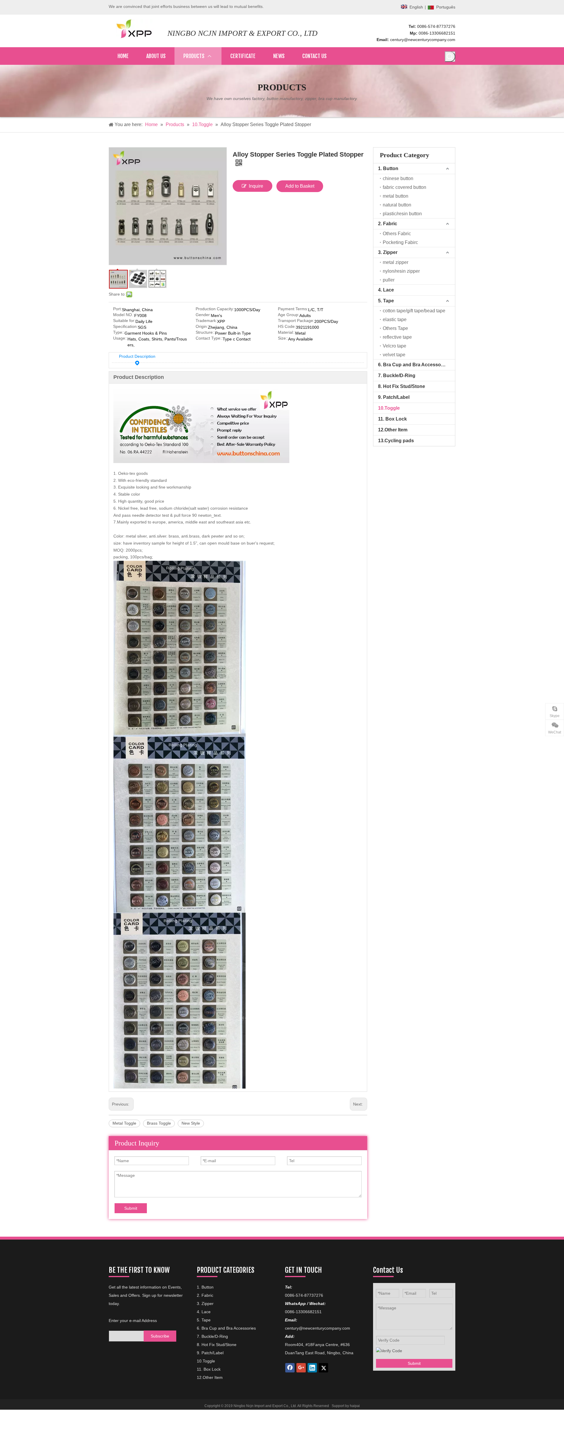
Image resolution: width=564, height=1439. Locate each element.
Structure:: (205, 332)
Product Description (137, 356)
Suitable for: (124, 320)
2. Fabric (387, 223)
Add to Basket (299, 186)
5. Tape (386, 300)
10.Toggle (389, 408)
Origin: (202, 326)
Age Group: (288, 315)
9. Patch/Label (393, 397)
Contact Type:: (209, 338)
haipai (355, 1406)
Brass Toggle (159, 1123)
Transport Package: (296, 320)
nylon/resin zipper (401, 271)
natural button (397, 204)
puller (389, 279)
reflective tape (397, 337)
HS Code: (287, 326)
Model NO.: (123, 315)
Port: (117, 309)
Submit (130, 1208)
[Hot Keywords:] (450, 56)
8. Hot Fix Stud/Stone (401, 386)
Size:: (283, 338)
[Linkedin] (312, 1367)
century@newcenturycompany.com (422, 39)
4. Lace (386, 289)
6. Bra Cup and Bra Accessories (413, 364)
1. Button (388, 168)
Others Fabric (397, 233)
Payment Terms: (293, 309)
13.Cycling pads (396, 440)
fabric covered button (404, 187)
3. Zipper (387, 252)
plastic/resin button (402, 213)
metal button (395, 196)
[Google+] (301, 1367)
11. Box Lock (392, 418)
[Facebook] (290, 1367)
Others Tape (395, 328)
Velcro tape (394, 345)
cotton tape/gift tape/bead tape (414, 310)
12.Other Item (392, 429)
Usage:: (120, 338)
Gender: (203, 315)
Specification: (125, 326)
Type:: (119, 332)
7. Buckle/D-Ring (396, 375)
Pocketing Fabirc (400, 242)
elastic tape (395, 319)
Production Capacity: (215, 309)
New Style (191, 1123)
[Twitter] (323, 1367)
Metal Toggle (124, 1123)
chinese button (398, 178)
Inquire (256, 186)
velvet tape (394, 354)
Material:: (286, 332)
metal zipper (395, 262)
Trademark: (206, 320)
